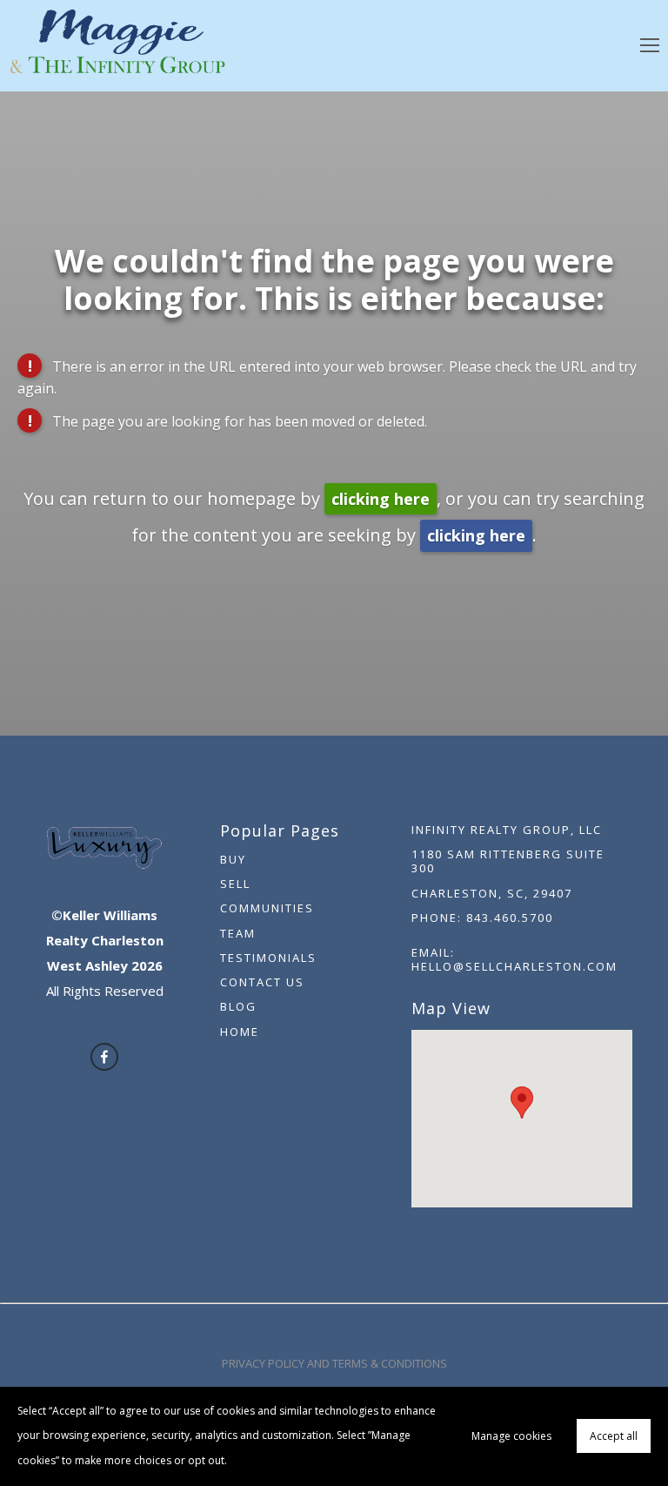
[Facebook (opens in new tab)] (104, 1057)
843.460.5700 (509, 917)
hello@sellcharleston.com (514, 966)
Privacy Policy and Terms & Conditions (334, 1363)
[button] (522, 1102)
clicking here (380, 498)
